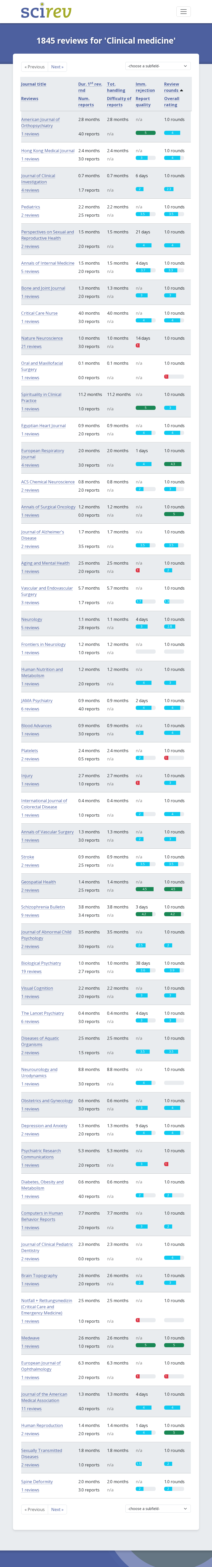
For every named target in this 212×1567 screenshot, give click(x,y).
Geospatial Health (38, 882)
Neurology (31, 619)
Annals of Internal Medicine (47, 263)
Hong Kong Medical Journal (47, 150)
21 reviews (31, 346)
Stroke (27, 857)
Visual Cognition (37, 988)
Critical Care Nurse (39, 313)
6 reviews (30, 709)
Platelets (29, 750)
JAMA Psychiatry (36, 700)
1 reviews (30, 134)
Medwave (30, 1338)
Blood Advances (36, 725)
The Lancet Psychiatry (42, 1013)
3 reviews (30, 602)
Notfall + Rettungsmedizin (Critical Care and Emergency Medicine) (46, 1307)
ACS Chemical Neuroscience (48, 482)
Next (57, 67)
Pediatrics (30, 207)
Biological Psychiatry (41, 963)
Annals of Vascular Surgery (47, 832)
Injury (27, 775)
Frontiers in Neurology (43, 644)
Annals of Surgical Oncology (48, 507)
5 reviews (30, 271)
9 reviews (30, 915)
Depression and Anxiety (44, 1125)
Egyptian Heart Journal (43, 425)
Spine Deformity (37, 1481)
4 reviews (30, 190)
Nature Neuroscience (42, 338)
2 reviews (30, 215)
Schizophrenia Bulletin (43, 907)
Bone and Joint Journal (43, 288)
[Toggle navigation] (183, 11)
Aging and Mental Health (45, 563)
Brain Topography (39, 1275)
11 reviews (31, 1408)
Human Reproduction (42, 1425)
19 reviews (31, 971)
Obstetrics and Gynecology (47, 1100)
